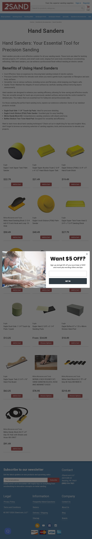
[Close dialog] (87, 254)
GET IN (67, 281)
